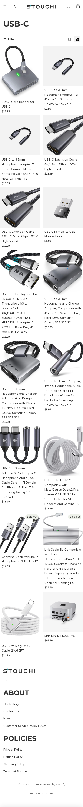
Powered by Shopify (52, 784)
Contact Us (11, 711)
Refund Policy (12, 757)
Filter (11, 39)
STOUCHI (33, 784)
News (7, 718)
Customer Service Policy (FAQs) (25, 726)
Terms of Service (15, 771)
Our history (11, 704)
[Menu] (5, 6)
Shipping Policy (14, 764)
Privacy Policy (12, 749)
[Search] (14, 6)
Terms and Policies (41, 793)
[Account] (68, 6)
